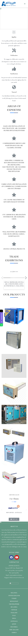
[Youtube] (16, 557)
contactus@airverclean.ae (15, 575)
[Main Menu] (24, 4)
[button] (26, 277)
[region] (14, 18)
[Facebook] (11, 557)
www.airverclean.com (18, 577)
